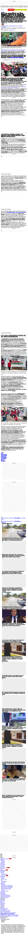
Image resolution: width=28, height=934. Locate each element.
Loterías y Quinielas (5, 910)
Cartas (2, 890)
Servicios (2, 866)
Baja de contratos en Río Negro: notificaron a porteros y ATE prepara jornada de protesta (13, 79)
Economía (2, 864)
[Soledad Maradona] (6, 23)
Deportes (2, 871)
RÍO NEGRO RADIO (17, 57)
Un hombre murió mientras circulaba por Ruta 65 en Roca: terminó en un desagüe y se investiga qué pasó (13, 539)
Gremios (3, 861)
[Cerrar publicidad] (1, 854)
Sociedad (2, 877)
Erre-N (2, 873)
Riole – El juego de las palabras (8, 912)
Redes (1, 869)
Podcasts (2, 893)
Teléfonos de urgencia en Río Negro (9, 915)
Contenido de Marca (5, 896)
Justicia (3, 862)
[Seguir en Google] (1, 48)
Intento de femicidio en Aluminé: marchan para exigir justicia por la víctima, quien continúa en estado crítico (12, 589)
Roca (16, 6)
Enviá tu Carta (4, 891)
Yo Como (3, 882)
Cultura (2, 872)
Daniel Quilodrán (13, 26)
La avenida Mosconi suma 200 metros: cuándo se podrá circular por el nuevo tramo (13, 763)
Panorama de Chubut (6, 887)
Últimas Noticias (5, 859)
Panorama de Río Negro (7, 886)
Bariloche (20, 6)
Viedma (2, 905)
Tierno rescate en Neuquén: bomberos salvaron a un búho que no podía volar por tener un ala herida (13, 780)
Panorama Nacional (6, 889)
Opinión (2, 883)
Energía (2, 863)
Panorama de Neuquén (7, 885)
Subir (3, 921)
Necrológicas (3, 909)
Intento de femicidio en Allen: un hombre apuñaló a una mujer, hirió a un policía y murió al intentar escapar (14, 727)
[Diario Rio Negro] (6, 923)
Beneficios (3, 918)
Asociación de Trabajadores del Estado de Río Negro (13, 50)
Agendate (4, 870)
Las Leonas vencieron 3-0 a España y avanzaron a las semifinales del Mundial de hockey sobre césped (13, 572)
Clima (2, 878)
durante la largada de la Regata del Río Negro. (13, 87)
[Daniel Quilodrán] (5, 23)
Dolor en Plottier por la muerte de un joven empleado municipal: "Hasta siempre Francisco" (13, 796)
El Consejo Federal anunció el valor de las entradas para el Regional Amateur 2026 (13, 693)
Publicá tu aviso (4, 908)
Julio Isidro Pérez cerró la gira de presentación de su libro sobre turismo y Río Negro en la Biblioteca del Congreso (14, 710)
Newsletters (4, 867)
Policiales (2, 892)
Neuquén (12, 6)
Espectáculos (4, 874)
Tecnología (3, 881)
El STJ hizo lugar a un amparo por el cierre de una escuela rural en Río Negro (12, 676)
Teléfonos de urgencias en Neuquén (9, 916)
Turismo (2, 865)
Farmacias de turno (5, 911)
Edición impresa (4, 897)
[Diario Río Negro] (3, 9)
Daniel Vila (5, 26)
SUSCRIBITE (20, 9)
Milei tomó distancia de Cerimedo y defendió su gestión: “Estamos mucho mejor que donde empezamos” (13, 556)
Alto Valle (2, 900)
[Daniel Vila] (2, 23)
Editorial (3, 884)
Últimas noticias (5, 6)
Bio (2, 880)
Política (3, 12)
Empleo (2, 907)
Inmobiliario (3, 894)
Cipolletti (2, 904)
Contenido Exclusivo (5, 895)
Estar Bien (4, 876)
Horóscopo (3, 879)
